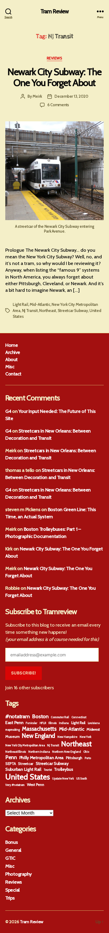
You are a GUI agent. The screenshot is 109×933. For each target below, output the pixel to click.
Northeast (47, 310)
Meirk (37, 96)
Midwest (93, 729)
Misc (9, 367)
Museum (12, 736)
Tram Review (54, 11)
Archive (12, 352)
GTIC (10, 858)
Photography (18, 874)
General (13, 850)
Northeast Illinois (15, 752)
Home (11, 345)
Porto (88, 758)
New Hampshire (67, 737)
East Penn (14, 722)
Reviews (54, 58)
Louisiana (94, 723)
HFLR (43, 723)
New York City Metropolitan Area (25, 745)
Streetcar (25, 763)
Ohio (86, 752)
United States (27, 776)
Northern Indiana (39, 752)
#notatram (17, 716)
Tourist (48, 770)
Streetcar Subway (73, 310)
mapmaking (12, 729)
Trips (10, 898)
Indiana (64, 723)
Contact (13, 374)
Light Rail (20, 304)
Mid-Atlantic (40, 304)
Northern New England (66, 752)
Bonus (11, 842)
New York (85, 737)
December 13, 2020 (71, 96)
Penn (11, 757)
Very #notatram (15, 785)
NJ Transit (30, 310)
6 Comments (58, 104)
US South (81, 778)
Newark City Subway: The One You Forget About (54, 77)
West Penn (35, 784)
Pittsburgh (74, 757)
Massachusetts (39, 728)
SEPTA (10, 763)
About (11, 359)
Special (12, 890)
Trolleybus (63, 769)
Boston (40, 716)
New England (38, 735)
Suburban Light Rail (23, 769)
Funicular (31, 723)
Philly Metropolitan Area (41, 757)
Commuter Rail (60, 717)
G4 (8, 411)
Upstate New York (63, 778)
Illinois (52, 723)
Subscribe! (23, 672)
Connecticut (78, 717)
